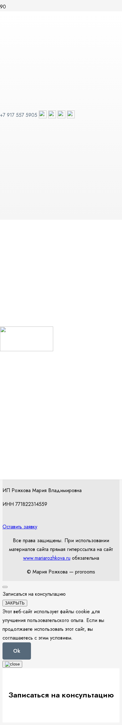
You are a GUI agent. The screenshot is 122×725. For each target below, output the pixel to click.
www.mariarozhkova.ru (46, 558)
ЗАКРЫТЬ (15, 603)
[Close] (5, 587)
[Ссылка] (26, 349)
